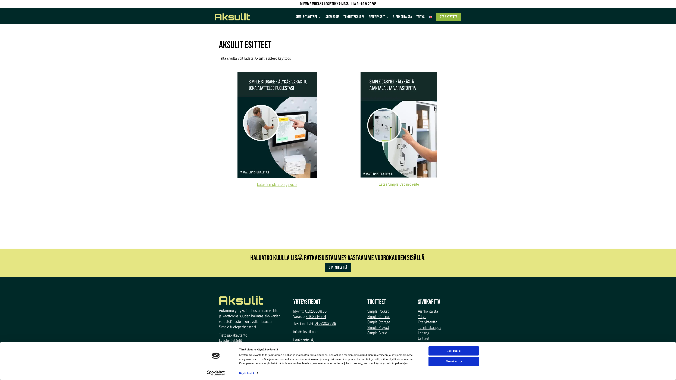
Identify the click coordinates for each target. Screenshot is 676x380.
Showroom (332, 17)
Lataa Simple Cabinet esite (399, 184)
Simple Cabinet (378, 316)
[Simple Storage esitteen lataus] (277, 125)
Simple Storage (378, 321)
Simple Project (378, 327)
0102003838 (325, 323)
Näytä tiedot (246, 373)
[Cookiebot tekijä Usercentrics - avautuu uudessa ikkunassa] (215, 373)
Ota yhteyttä (448, 17)
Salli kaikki (454, 350)
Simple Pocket (378, 311)
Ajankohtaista (402, 17)
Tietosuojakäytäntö (233, 335)
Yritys (420, 17)
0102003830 (316, 311)
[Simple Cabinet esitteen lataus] (399, 125)
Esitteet (423, 338)
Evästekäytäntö (230, 340)
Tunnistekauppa (353, 17)
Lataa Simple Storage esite (277, 184)
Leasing (423, 332)
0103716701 (316, 316)
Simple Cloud (377, 332)
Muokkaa (452, 361)
